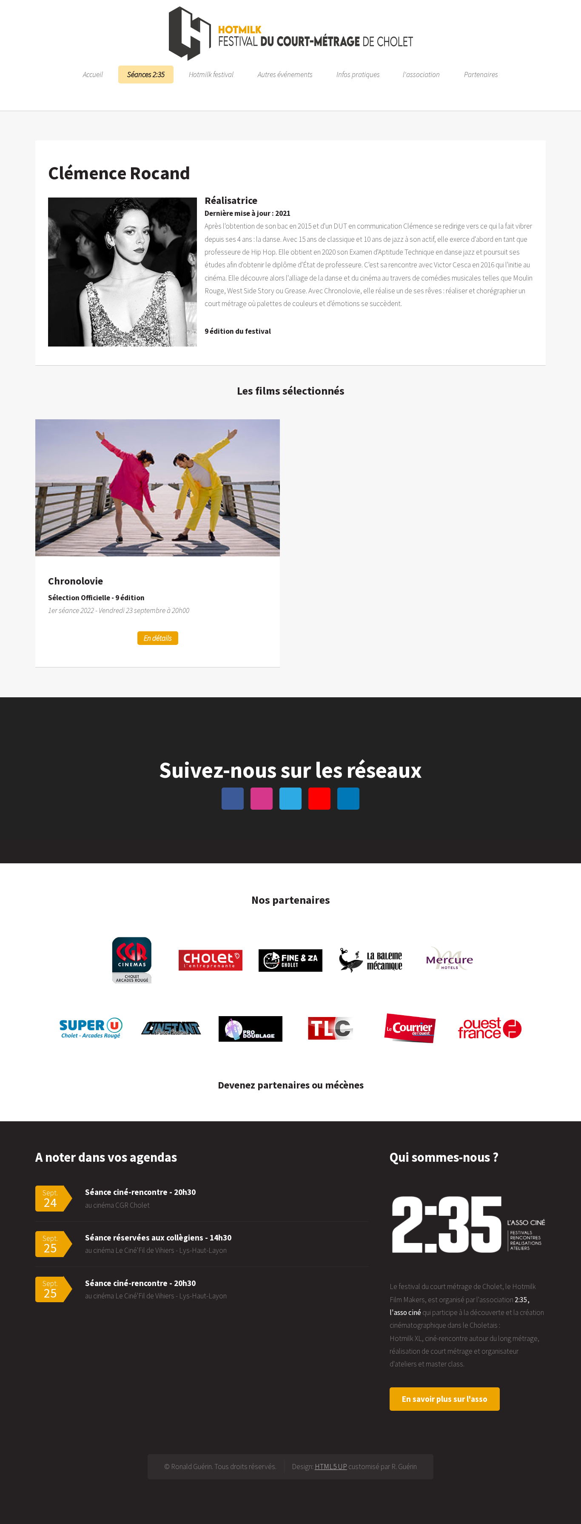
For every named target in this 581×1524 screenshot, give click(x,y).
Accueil (93, 74)
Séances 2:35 (146, 74)
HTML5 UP (331, 1466)
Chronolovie (75, 581)
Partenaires (481, 74)
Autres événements (285, 74)
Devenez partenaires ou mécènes (291, 1085)
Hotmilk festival (211, 74)
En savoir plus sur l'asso (444, 1399)
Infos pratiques (358, 74)
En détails (158, 638)
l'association (421, 74)
